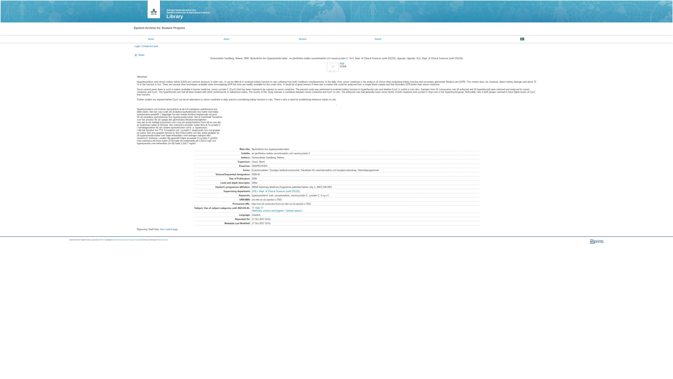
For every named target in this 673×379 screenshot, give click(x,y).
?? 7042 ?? (257, 208)
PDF (342, 63)
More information (163, 240)
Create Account (150, 46)
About (226, 39)
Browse (302, 39)
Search (378, 39)
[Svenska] (522, 39)
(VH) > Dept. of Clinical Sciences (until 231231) (276, 191)
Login (137, 46)
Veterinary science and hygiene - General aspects (277, 210)
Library (174, 16)
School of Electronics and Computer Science (126, 240)
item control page (169, 229)
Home (151, 39)
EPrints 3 (102, 240)
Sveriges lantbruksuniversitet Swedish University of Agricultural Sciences (188, 11)
